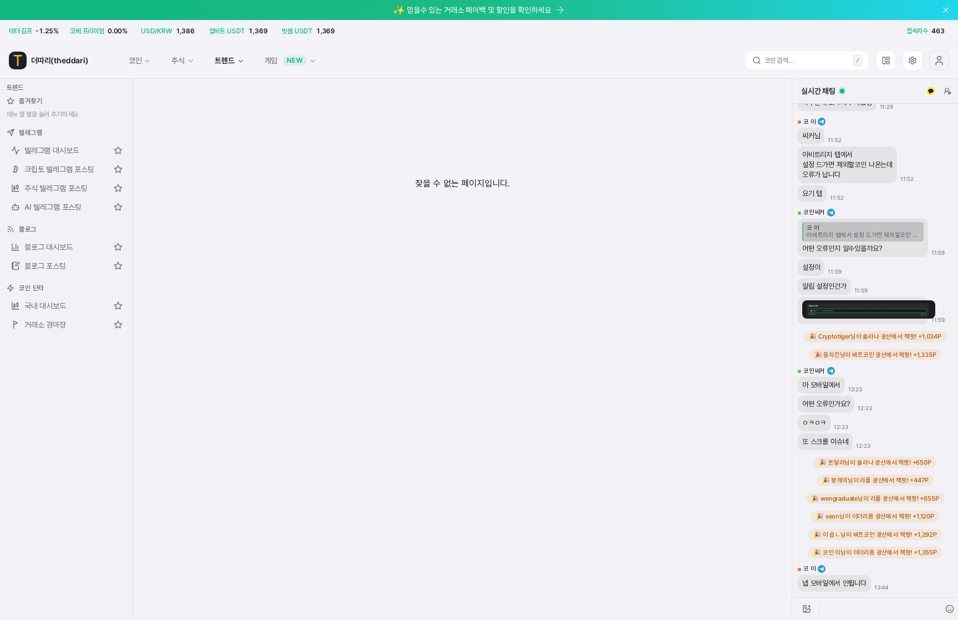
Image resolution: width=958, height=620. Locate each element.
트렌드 (224, 60)
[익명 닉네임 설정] (947, 91)
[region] (875, 350)
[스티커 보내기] (949, 609)
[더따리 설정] (913, 60)
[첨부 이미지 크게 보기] (868, 309)
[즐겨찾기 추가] (118, 150)
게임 (283, 60)
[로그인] (939, 60)
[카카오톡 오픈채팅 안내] (931, 91)
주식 (178, 60)
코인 (135, 60)
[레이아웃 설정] (886, 60)
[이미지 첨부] (806, 609)
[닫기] (946, 10)
